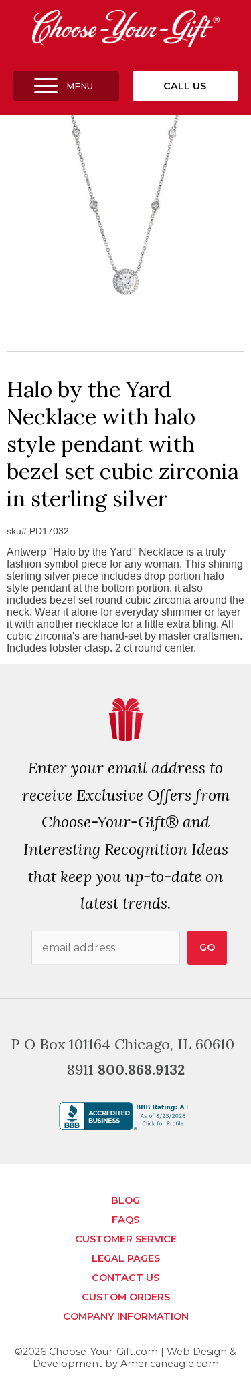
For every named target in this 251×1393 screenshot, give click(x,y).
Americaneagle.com (169, 1364)
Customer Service (126, 1239)
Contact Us (125, 1278)
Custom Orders (126, 1297)
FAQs (125, 1220)
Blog (125, 1200)
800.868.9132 (141, 1069)
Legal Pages (126, 1258)
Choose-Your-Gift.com (103, 1352)
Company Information (126, 1316)
